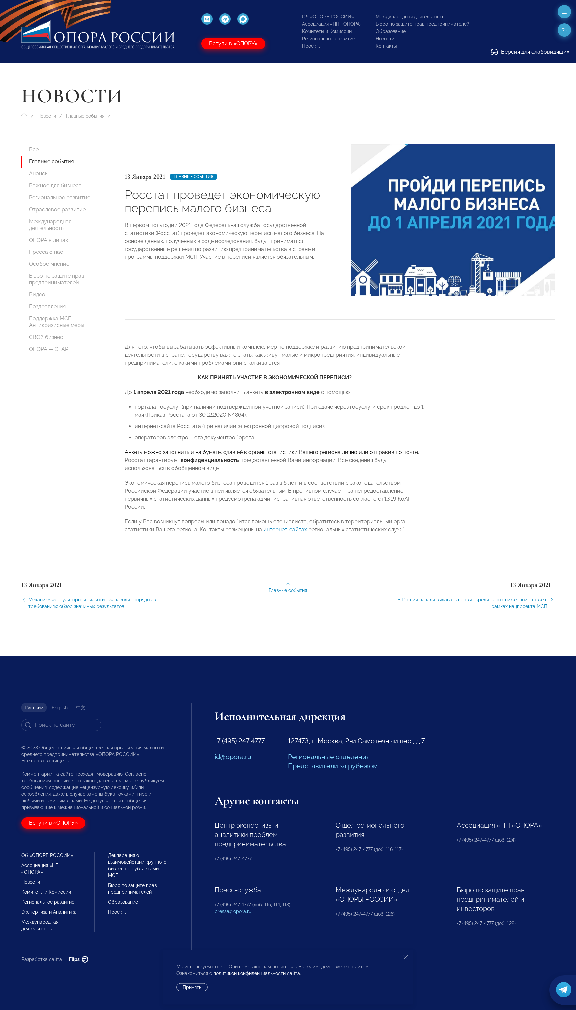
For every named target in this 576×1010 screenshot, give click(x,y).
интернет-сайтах (285, 529)
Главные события (85, 116)
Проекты (311, 46)
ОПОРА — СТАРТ (50, 349)
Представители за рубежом (333, 766)
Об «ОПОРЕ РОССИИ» (328, 16)
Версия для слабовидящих (534, 52)
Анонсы (39, 173)
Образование (391, 31)
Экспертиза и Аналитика (49, 912)
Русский (34, 707)
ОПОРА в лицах (48, 240)
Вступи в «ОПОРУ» (233, 43)
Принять (192, 987)
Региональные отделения (329, 757)
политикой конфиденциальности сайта (256, 973)
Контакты (386, 46)
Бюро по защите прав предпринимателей (422, 24)
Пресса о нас (46, 252)
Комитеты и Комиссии (327, 31)
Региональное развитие (328, 38)
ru (564, 30)
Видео (37, 294)
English (60, 707)
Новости (385, 38)
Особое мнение (49, 264)
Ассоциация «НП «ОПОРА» (332, 24)
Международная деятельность (410, 16)
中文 (80, 707)
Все (34, 149)
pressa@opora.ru (233, 911)
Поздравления (47, 306)
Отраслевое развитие (57, 209)
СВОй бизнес (46, 337)
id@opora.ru (233, 757)
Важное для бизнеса (55, 185)
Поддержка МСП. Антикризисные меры (56, 321)
